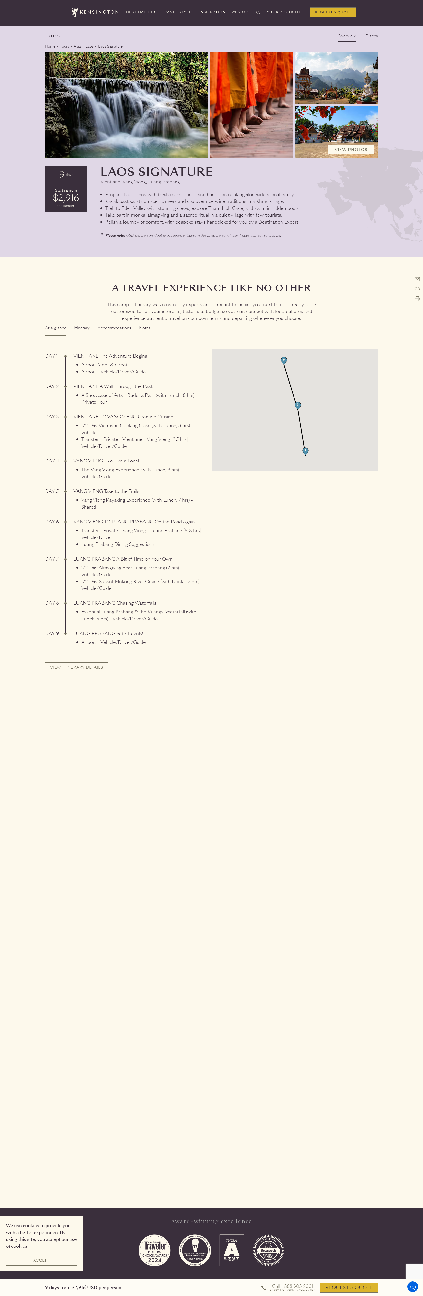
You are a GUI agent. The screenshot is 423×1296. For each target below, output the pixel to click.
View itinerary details (76, 667)
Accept (41, 1260)
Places (372, 36)
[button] (305, 451)
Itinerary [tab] (82, 328)
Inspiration (212, 12)
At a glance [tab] (55, 328)
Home (50, 46)
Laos (89, 46)
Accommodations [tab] (114, 328)
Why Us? (240, 12)
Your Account (284, 12)
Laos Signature (110, 46)
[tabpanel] (211, 506)
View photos (351, 149)
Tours (64, 46)
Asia (77, 46)
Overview (347, 36)
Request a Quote (333, 12)
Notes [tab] (145, 328)
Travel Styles (178, 12)
